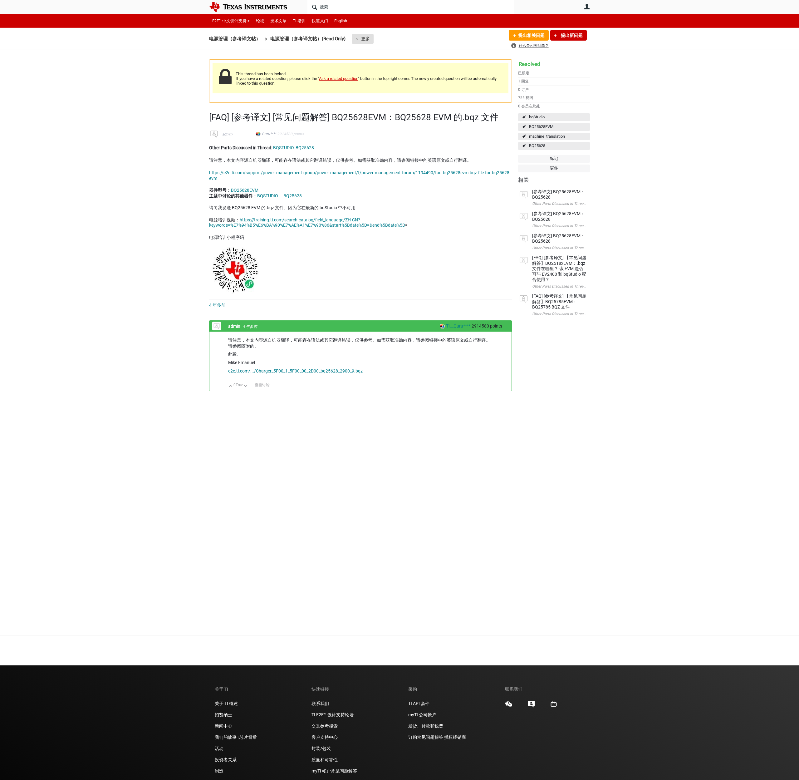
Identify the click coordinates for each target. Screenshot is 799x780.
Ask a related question (338, 78)
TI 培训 (299, 20)
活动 (219, 748)
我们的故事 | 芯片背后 (236, 737)
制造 (219, 770)
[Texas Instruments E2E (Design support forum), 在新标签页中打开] (531, 706)
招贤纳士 (223, 714)
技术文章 (278, 20)
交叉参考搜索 (324, 725)
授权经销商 (455, 737)
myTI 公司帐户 (422, 714)
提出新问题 (571, 35)
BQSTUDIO (283, 147)
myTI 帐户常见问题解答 (334, 770)
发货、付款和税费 (425, 725)
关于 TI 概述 (226, 703)
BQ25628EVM (541, 126)
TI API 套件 (418, 703)
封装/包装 (321, 748)
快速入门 (320, 20)
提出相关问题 (531, 35)
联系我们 (320, 703)
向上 (230, 386)
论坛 (260, 20)
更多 (365, 38)
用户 (587, 6)
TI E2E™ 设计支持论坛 (332, 714)
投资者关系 (226, 759)
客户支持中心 (324, 737)
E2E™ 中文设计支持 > (231, 20)
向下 (245, 386)
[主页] (253, 7)
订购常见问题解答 (425, 737)
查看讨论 (262, 385)
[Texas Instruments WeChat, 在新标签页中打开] (508, 706)
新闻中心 (223, 725)
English (340, 20)
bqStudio (537, 117)
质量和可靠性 (325, 759)
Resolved (529, 64)
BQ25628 (537, 145)
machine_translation (547, 136)
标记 (554, 158)
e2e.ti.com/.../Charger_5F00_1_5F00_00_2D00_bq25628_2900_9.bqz (295, 370)
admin (227, 134)
